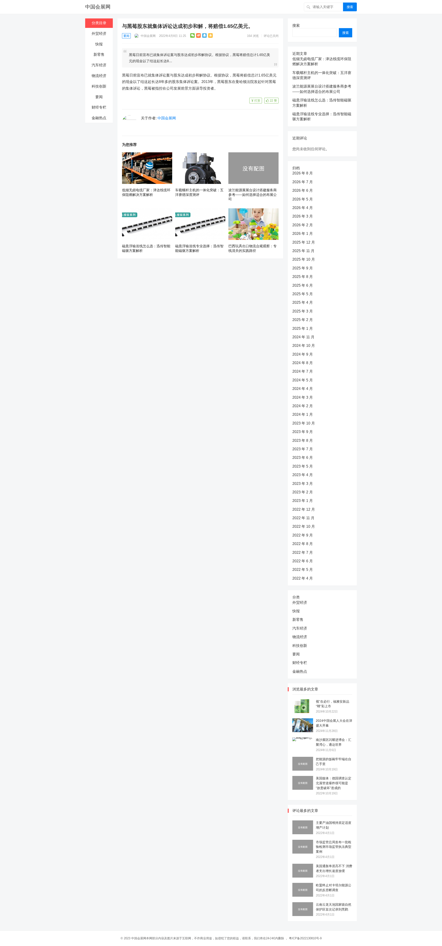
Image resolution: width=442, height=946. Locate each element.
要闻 (99, 97)
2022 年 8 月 (302, 544)
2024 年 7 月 (302, 371)
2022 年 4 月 (302, 578)
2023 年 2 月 (302, 492)
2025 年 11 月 (303, 251)
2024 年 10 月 (303, 346)
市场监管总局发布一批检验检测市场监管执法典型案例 (333, 847)
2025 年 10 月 (303, 259)
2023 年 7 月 (302, 449)
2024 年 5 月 (302, 380)
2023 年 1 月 (302, 501)
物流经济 (99, 76)
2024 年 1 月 (302, 414)
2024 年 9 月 (302, 354)
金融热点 (99, 118)
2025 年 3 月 (302, 311)
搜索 (350, 7)
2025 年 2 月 (302, 320)
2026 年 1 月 (302, 234)
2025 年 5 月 (302, 294)
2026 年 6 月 (302, 190)
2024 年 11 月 (303, 337)
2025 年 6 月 (302, 285)
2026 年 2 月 (302, 225)
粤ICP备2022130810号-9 (305, 938)
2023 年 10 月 (303, 423)
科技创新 (99, 86)
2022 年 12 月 (303, 509)
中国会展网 (97, 7)
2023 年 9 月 (302, 432)
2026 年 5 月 (302, 199)
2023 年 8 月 (302, 440)
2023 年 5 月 (302, 466)
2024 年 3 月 (302, 397)
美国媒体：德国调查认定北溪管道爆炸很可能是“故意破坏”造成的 (333, 783)
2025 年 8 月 (302, 277)
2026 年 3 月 (302, 216)
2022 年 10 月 (303, 526)
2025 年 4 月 (302, 302)
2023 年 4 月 (302, 475)
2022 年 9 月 (302, 535)
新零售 (99, 54)
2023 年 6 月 (302, 458)
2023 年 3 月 (302, 484)
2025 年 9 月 (302, 268)
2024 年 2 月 (302, 406)
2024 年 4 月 (302, 389)
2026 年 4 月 (302, 208)
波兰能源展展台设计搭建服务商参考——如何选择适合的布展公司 (252, 194)
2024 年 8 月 (302, 363)
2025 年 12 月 (303, 242)
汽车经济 (99, 65)
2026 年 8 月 (302, 173)
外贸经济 (99, 33)
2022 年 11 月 (303, 518)
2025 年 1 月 (302, 328)
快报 (99, 44)
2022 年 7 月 (302, 552)
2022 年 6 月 (302, 561)
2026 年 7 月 (302, 182)
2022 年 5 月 (302, 570)
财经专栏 (99, 107)
